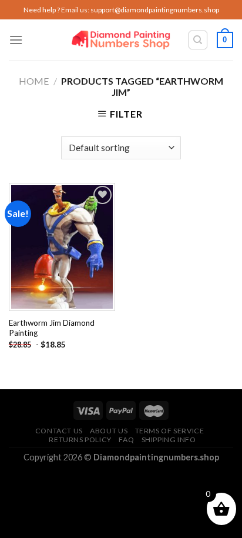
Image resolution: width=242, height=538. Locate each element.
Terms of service (169, 430)
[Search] (198, 40)
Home (34, 80)
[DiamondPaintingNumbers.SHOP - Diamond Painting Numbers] (121, 40)
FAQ (126, 439)
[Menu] (16, 39)
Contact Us (59, 430)
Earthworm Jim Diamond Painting (52, 328)
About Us (108, 430)
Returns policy (80, 439)
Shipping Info (169, 439)
